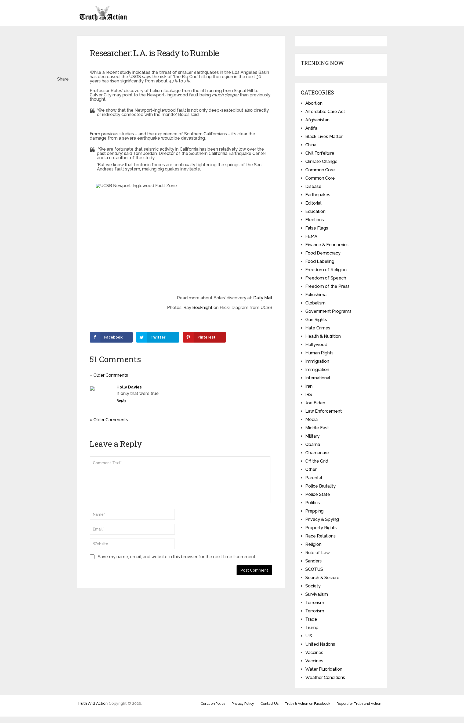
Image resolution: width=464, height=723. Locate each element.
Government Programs (328, 311)
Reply (121, 400)
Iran (309, 386)
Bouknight (202, 307)
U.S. (309, 635)
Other (311, 469)
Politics (312, 502)
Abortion (313, 103)
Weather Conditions (325, 677)
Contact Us (269, 704)
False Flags (316, 228)
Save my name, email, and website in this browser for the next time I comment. (177, 556)
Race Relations (320, 536)
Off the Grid (316, 461)
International (317, 377)
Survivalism (316, 594)
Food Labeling (319, 261)
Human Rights (319, 352)
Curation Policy (213, 704)
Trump (311, 627)
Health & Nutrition (323, 336)
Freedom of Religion (326, 269)
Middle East (317, 427)
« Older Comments (109, 375)
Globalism (315, 303)
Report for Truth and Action (359, 704)
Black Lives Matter (324, 136)
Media (311, 419)
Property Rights (321, 527)
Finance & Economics (327, 244)
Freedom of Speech (325, 278)
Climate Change (321, 161)
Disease (313, 186)
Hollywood (316, 344)
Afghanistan (317, 119)
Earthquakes (317, 194)
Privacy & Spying (322, 519)
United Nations (320, 644)
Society (313, 585)
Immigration (317, 361)
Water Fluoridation (323, 669)
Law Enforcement (323, 411)
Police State (317, 494)
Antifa (311, 128)
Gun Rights (316, 319)
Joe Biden (315, 402)
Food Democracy (322, 253)
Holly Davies (129, 387)
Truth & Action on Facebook (307, 704)
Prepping (314, 511)
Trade (311, 619)
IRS (308, 394)
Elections (314, 219)
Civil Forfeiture (319, 153)
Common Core (320, 169)
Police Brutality (320, 486)
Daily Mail (262, 297)
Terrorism (314, 602)
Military (312, 436)
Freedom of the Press (327, 286)
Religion (313, 544)
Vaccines (314, 652)
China (310, 144)
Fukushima (316, 294)
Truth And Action (92, 703)
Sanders (313, 561)
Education (315, 211)
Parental (313, 477)
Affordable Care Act (325, 111)
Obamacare (317, 452)
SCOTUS (314, 569)
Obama (312, 444)
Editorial (313, 203)
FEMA (311, 236)
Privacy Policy (243, 704)
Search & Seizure (322, 577)
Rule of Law (317, 552)
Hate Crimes (317, 327)
